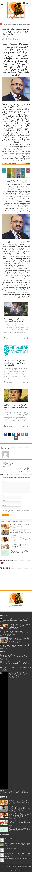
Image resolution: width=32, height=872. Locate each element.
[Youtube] (16, 868)
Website (4, 505)
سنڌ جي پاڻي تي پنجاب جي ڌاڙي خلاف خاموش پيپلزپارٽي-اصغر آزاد (19, 525)
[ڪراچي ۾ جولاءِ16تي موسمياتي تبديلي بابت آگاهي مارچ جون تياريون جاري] (1, 645)
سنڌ (12, 38)
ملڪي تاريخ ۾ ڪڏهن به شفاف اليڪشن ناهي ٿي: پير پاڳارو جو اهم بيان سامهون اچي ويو (16, 662)
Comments (15, 521)
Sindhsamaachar (13, 866)
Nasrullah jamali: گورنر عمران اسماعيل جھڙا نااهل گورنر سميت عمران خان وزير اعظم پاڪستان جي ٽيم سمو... (18, 855)
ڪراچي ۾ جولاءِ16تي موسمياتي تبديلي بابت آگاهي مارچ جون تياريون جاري (16, 645)
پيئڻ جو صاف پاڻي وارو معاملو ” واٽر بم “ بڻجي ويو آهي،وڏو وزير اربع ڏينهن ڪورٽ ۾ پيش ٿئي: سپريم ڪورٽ (14, 632)
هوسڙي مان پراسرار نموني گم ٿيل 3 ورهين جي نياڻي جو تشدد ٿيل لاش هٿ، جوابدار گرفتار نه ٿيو (14, 656)
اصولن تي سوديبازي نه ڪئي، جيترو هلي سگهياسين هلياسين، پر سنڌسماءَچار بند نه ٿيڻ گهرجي (20, 539)
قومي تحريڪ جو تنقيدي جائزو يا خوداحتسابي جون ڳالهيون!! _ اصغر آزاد (11, 464)
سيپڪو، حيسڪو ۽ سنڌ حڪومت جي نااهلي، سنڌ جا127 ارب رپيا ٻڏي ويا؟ (18, 545)
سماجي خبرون (16, 38)
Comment (4, 481)
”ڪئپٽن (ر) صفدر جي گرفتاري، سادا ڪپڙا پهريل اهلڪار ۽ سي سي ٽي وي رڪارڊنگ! (15, 791)
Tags (21, 521)
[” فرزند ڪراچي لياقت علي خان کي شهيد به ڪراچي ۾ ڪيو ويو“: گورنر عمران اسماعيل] (4, 626)
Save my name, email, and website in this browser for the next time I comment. (15, 511)
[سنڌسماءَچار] (16, 10)
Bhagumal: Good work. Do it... (12, 848)
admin (4, 36)
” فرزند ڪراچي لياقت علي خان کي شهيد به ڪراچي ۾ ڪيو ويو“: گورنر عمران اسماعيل (19, 625)
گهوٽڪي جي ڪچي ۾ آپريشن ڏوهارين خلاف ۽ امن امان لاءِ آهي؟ (18, 551)
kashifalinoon (27, 866)
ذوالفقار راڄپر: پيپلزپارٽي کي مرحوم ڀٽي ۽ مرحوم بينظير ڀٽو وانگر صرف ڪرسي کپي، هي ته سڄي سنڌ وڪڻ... (17, 845)
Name (4, 495)
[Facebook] (15, 868)
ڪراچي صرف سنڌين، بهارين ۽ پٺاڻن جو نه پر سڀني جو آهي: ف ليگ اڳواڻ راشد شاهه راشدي (20, 532)
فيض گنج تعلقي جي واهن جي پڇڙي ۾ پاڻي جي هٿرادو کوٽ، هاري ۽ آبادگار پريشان (22, 469)
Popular (9, 521)
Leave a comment (7, 39)
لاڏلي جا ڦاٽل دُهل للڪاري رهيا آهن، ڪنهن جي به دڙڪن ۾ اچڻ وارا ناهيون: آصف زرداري (20, 674)
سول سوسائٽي (6, 38)
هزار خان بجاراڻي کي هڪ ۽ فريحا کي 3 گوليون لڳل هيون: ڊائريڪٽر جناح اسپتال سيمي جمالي (19, 639)
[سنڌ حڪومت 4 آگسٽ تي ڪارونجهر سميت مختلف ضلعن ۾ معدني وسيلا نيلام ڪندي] (1, 619)
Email (4, 500)
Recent (3, 521)
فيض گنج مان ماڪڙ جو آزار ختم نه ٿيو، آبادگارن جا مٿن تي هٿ (15, 668)
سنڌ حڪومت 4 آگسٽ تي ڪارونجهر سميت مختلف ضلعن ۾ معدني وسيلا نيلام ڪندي (16, 619)
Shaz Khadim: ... (10, 838)
